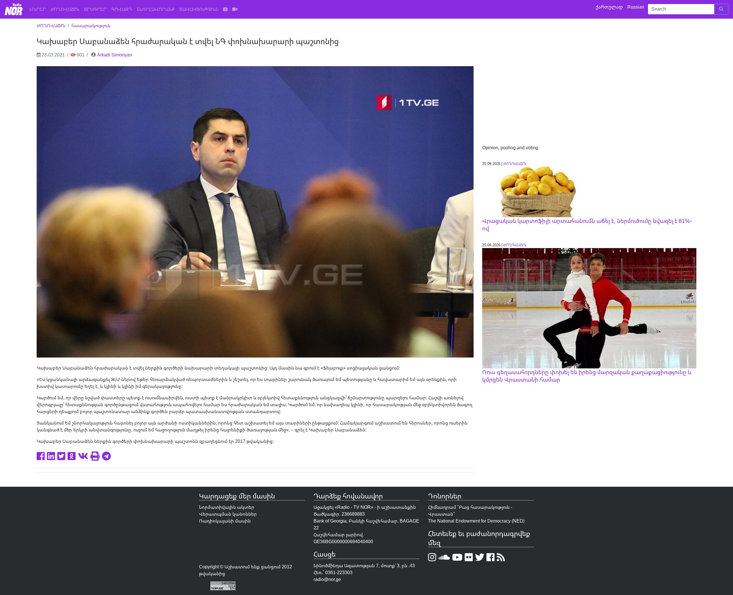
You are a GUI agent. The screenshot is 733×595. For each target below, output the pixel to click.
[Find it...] (721, 9)
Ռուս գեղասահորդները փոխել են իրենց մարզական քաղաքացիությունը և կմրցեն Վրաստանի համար (586, 375)
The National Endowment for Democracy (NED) (476, 521)
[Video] (235, 9)
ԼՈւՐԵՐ (38, 9)
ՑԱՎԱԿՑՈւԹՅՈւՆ (198, 9)
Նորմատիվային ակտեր (226, 507)
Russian (636, 7)
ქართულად (609, 7)
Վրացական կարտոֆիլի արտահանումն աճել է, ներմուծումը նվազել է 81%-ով (587, 224)
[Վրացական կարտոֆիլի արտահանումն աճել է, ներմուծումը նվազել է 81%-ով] (532, 191)
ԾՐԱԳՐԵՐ (95, 9)
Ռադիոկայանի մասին (225, 521)
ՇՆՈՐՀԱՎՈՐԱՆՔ (156, 9)
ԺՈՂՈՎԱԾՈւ (64, 9)
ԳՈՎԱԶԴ (121, 9)
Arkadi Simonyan (114, 55)
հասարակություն (91, 25)
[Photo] (225, 9)
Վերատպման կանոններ (228, 514)
